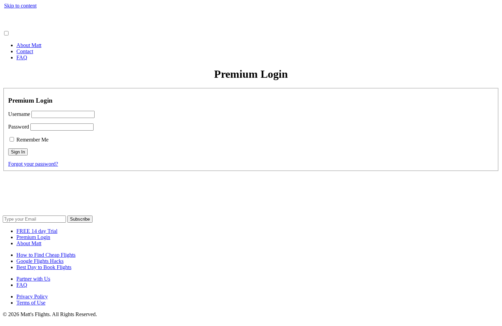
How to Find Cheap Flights (45, 255)
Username (19, 114)
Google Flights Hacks (40, 261)
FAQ (21, 57)
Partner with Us (33, 279)
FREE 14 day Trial (36, 231)
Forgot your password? (33, 164)
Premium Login (33, 237)
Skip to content (20, 6)
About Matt (28, 45)
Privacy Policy (32, 296)
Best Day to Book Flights (43, 267)
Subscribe (80, 219)
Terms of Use (30, 303)
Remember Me (31, 140)
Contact (24, 51)
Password (18, 127)
